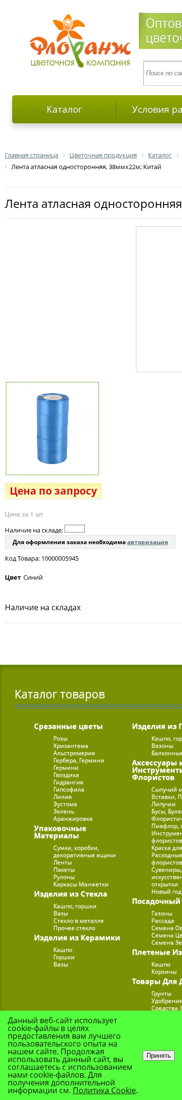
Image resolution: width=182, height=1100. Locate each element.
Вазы (60, 913)
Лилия (62, 796)
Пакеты (64, 869)
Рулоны (64, 876)
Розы (60, 738)
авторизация (147, 542)
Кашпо (62, 949)
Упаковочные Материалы (60, 831)
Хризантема (70, 745)
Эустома (65, 804)
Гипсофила (68, 789)
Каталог (64, 109)
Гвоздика (66, 774)
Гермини (66, 767)
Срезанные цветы (68, 726)
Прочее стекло (74, 927)
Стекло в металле (78, 920)
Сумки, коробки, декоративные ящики (84, 851)
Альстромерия (74, 752)
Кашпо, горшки (75, 906)
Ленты (62, 862)
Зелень (63, 811)
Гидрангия (68, 782)
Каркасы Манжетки (81, 884)
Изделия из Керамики (77, 937)
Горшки (64, 957)
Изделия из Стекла (70, 893)
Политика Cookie (104, 1090)
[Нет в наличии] (75, 529)
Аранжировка (73, 818)
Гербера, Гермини (78, 760)
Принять (159, 1055)
